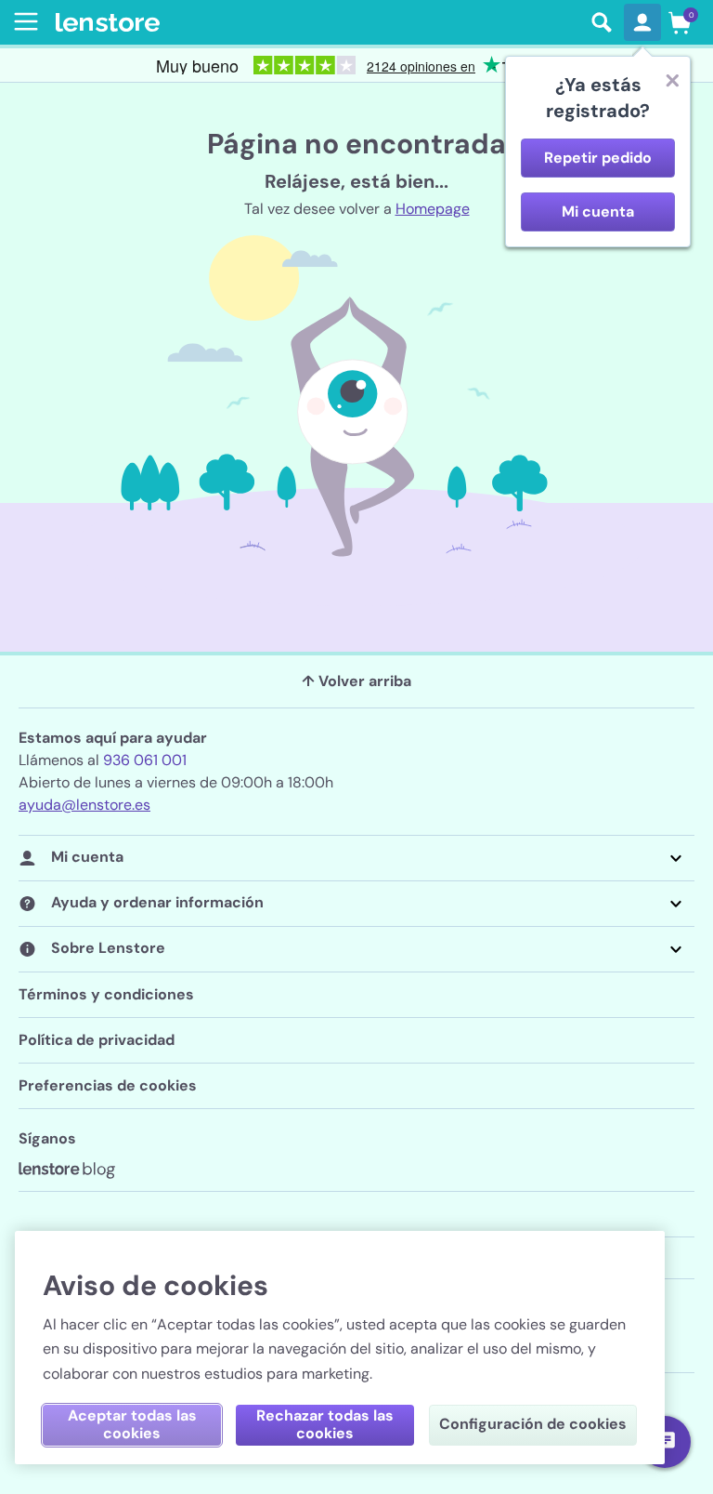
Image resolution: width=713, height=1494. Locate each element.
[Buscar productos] (601, 22)
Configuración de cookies (533, 1424)
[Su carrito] (679, 22)
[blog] (67, 1170)
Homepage (432, 208)
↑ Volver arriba (356, 681)
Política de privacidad (97, 1040)
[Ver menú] (22, 21)
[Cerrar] (672, 80)
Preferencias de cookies (108, 1085)
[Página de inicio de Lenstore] (317, 23)
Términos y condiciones (106, 994)
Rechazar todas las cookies (325, 1424)
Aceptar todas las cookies (132, 1424)
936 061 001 (145, 760)
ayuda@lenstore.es (84, 804)
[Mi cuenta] (642, 22)
